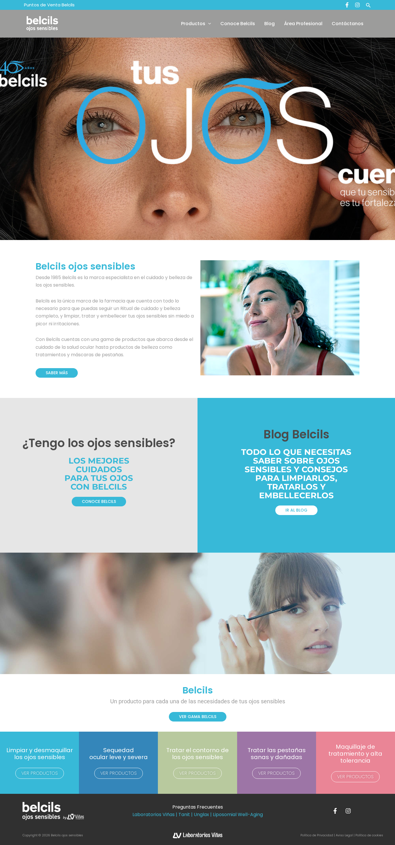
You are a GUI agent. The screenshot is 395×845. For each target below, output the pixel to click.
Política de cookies (369, 835)
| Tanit (183, 814)
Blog (269, 23)
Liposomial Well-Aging (238, 814)
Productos (193, 23)
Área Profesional (303, 23)
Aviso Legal (344, 835)
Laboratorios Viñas (153, 814)
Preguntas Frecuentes (197, 807)
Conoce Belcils (237, 23)
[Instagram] (357, 5)
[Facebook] (347, 5)
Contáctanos (347, 23)
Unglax (201, 814)
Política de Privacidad (317, 835)
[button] (368, 5)
